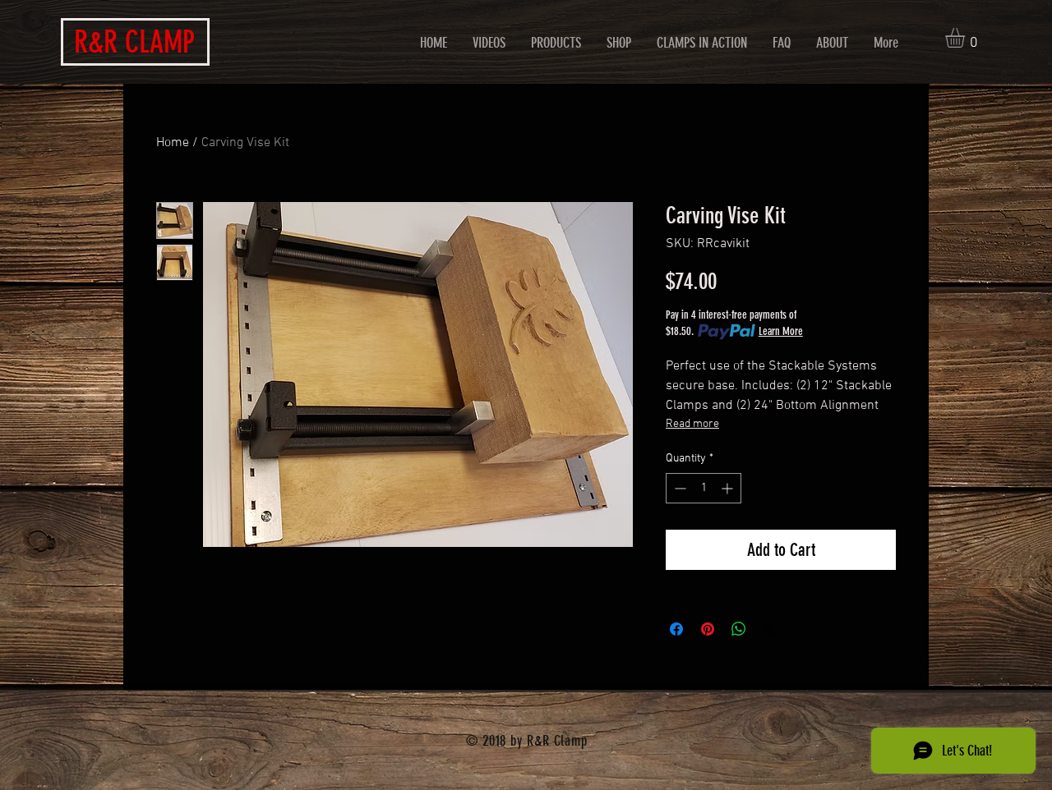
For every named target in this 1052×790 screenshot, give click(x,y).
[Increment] (728, 488)
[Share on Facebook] (676, 629)
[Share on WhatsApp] (739, 629)
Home (172, 143)
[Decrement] (678, 488)
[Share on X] (770, 629)
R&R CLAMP (134, 42)
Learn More (781, 331)
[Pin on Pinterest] (707, 629)
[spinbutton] (703, 488)
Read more (692, 424)
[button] (966, 38)
